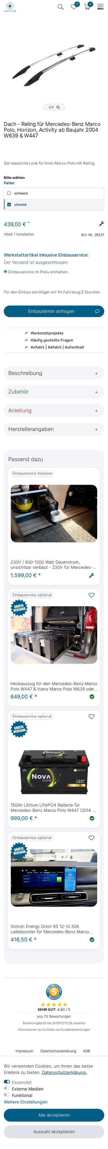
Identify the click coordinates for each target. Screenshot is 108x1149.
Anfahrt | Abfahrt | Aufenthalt (57, 347)
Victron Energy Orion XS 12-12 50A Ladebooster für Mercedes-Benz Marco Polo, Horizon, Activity (50, 929)
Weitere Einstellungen (25, 1102)
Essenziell (22, 1082)
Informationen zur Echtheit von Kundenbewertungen (54, 1029)
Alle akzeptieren (54, 1115)
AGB (86, 1051)
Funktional (22, 1095)
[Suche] (61, 7)
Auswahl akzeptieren (54, 1131)
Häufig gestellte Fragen (52, 340)
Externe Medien (27, 1088)
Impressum (24, 1051)
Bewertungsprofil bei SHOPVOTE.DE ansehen (54, 1023)
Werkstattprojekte (47, 333)
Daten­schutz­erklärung (58, 1051)
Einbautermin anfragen (51, 311)
